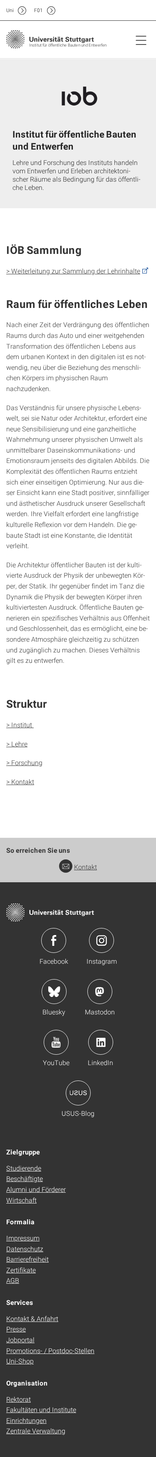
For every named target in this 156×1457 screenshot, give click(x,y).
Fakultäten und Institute (41, 1409)
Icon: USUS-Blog (78, 1092)
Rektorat (18, 1399)
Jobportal (20, 1339)
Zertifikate (21, 1269)
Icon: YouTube (56, 1042)
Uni (10, 10)
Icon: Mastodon (99, 991)
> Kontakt (20, 781)
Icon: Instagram (101, 940)
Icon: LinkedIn (100, 1042)
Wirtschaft (21, 1200)
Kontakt (85, 866)
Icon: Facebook (53, 940)
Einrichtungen (26, 1420)
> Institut (20, 724)
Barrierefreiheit (27, 1259)
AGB (12, 1280)
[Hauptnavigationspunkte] (141, 40)
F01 (38, 10)
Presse (16, 1328)
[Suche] (132, 10)
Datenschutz (24, 1248)
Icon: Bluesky (54, 991)
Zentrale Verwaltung (35, 1430)
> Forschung (24, 762)
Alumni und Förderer (36, 1189)
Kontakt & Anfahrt (32, 1318)
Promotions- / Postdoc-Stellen (50, 1350)
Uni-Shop (20, 1360)
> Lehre (16, 743)
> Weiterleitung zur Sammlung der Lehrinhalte (73, 270)
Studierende (23, 1168)
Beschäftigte (24, 1178)
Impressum (23, 1237)
